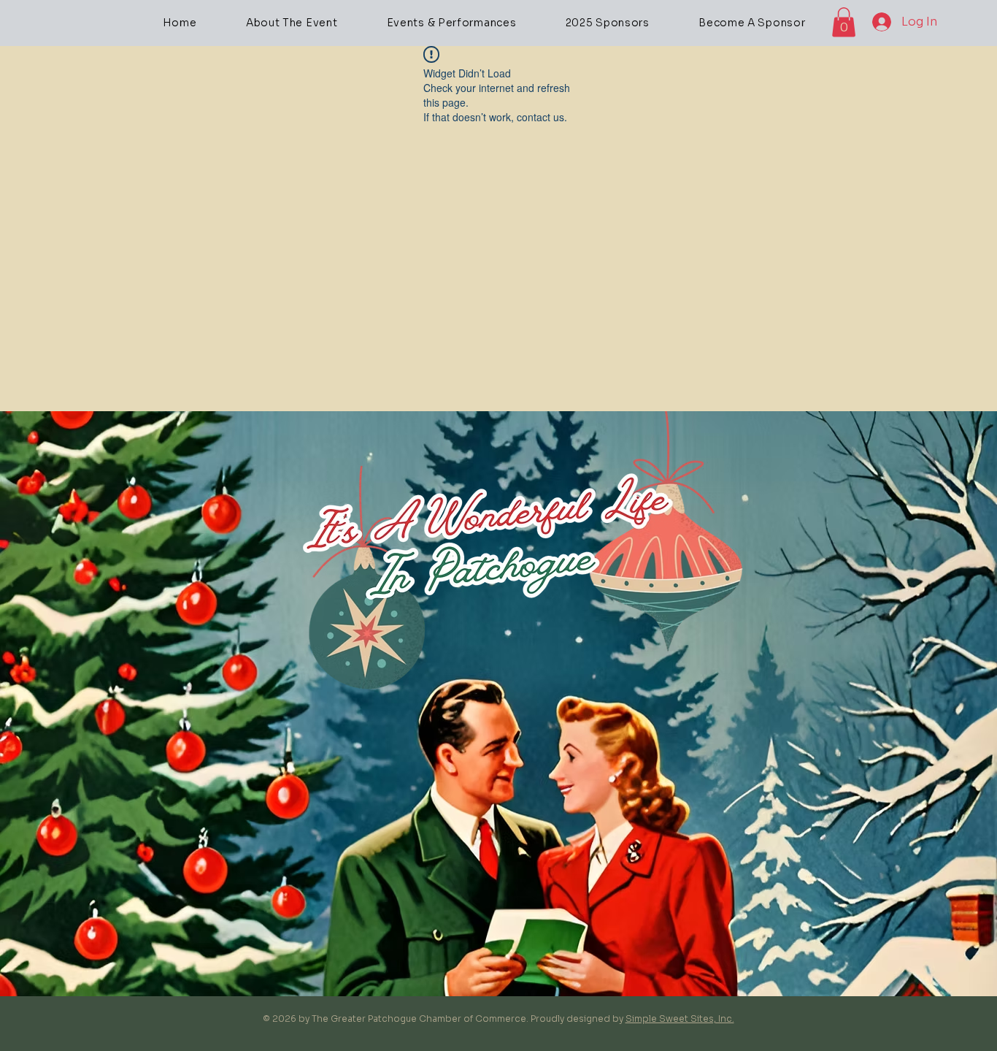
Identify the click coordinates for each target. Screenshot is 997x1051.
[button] (843, 22)
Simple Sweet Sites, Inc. (679, 1018)
